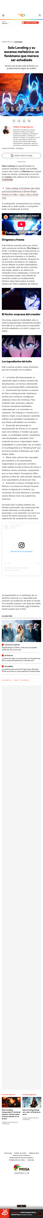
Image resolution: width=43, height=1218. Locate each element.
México (4, 23)
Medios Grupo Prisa (21, 1173)
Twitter (19, 121)
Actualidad (18, 42)
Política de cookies (20, 1153)
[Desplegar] (21, 1206)
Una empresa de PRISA (21, 1167)
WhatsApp (24, 121)
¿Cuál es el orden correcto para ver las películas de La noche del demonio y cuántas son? (21, 659)
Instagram (19, 1132)
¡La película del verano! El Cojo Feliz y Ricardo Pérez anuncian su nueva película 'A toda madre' (21, 670)
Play (40, 1213)
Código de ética (34, 1153)
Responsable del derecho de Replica (21, 1158)
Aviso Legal (8, 1153)
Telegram (29, 121)
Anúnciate (31, 1160)
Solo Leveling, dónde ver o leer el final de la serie (31, 1112)
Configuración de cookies (17, 1160)
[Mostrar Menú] (3, 15)
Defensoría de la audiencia (21, 1155)
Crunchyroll (24, 680)
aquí (27, 606)
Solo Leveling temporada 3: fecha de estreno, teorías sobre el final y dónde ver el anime (11, 1114)
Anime (16, 680)
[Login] (40, 15)
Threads (33, 1132)
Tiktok (10, 1132)
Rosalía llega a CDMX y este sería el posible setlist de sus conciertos (19, 648)
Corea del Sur (7, 680)
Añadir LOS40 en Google (23, 156)
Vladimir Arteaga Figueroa (23, 127)
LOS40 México (21, 15)
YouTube (15, 1132)
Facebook (14, 121)
